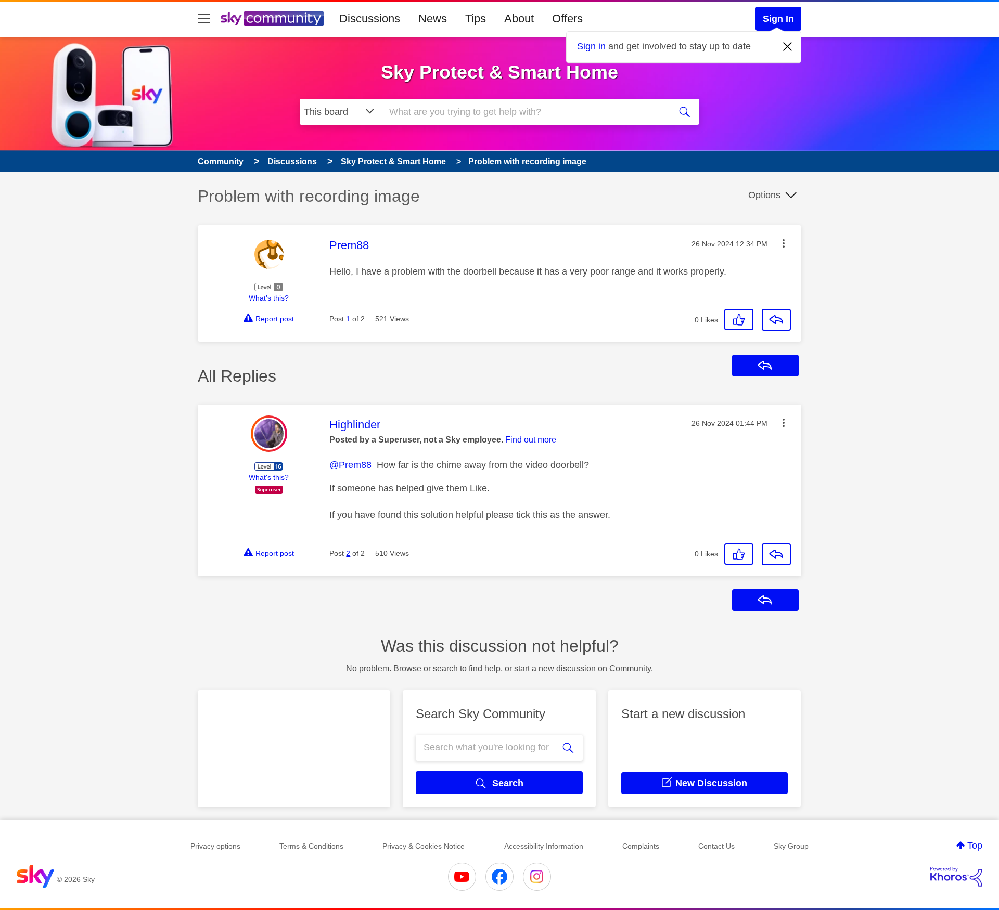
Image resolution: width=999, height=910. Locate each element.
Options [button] (764, 195)
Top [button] (974, 845)
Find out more (530, 439)
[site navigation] (204, 18)
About (519, 18)
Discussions (369, 18)
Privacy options (215, 846)
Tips (475, 18)
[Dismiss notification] (787, 46)
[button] (783, 243)
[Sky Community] (272, 19)
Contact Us (716, 846)
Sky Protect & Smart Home (499, 72)
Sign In (778, 19)
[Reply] (776, 320)
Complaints (640, 846)
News (432, 18)
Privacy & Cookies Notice (423, 846)
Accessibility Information (543, 846)
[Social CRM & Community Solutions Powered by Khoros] (956, 877)
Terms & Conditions (311, 846)
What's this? (269, 298)
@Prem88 (350, 465)
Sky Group (791, 846)
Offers (567, 18)
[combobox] (524, 112)
